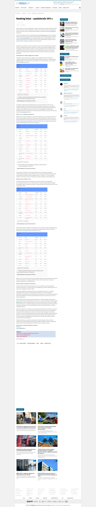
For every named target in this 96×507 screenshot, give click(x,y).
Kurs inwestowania (18, 495)
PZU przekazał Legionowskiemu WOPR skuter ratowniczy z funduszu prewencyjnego (47, 428)
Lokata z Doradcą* (28, 80)
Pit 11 (38, 495)
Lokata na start (27, 137)
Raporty (17, 7)
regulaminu (53, 505)
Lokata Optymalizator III (28, 215)
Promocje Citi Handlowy (52, 492)
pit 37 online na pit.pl (41, 490)
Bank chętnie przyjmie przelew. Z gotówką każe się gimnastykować (71, 23)
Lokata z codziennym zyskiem (28, 212)
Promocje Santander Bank (64, 490)
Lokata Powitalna (28, 133)
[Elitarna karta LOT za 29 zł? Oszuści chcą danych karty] (62, 29)
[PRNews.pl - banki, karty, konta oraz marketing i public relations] (22, 3)
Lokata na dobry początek (29, 73)
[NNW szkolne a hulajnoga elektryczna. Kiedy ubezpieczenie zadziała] (26, 465)
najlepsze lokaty (19, 60)
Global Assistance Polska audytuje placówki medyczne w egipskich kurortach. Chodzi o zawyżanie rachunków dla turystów (47, 451)
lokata (30, 55)
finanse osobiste (23, 343)
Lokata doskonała (28, 158)
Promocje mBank (73, 490)
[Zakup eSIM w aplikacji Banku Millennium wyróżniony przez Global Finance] (61, 109)
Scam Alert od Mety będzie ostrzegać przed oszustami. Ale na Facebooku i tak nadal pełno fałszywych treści (72, 47)
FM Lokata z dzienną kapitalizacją (29, 194)
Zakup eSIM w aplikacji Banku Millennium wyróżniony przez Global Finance (71, 113)
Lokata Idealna (26, 243)
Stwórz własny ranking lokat (22, 336)
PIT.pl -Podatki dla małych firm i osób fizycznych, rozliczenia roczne (39, 501)
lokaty (33, 57)
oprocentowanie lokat (25, 38)
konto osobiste (24, 112)
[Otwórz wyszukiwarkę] (79, 7)
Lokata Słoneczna (27, 259)
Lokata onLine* (27, 131)
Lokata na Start (27, 75)
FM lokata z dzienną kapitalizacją (30, 135)
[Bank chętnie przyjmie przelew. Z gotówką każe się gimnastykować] (62, 23)
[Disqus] (37, 362)
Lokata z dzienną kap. (28, 78)
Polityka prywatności (66, 505)
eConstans (27, 84)
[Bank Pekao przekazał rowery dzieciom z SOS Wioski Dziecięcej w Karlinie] (26, 441)
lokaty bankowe (43, 35)
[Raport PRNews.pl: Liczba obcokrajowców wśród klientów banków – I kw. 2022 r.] (62, 63)
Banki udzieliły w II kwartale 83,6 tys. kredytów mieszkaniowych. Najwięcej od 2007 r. (47, 475)
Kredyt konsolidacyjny (19, 490)
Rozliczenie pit (40, 492)
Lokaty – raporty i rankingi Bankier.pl (23, 334)
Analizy (38, 7)
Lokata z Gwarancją (27, 239)
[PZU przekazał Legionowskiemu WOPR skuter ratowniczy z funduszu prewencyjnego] (48, 418)
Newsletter (66, 7)
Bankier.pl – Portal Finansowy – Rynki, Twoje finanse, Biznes (36, 501)
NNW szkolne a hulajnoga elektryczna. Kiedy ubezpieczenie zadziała (25, 474)
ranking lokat (53, 31)
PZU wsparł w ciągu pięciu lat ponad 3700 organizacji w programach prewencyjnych (26, 427)
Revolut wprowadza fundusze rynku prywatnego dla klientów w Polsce (71, 106)
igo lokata (26, 208)
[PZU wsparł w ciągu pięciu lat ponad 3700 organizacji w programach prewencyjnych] (26, 418)
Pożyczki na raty (18, 492)
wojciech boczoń (47, 343)
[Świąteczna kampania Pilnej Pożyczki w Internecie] (61, 93)
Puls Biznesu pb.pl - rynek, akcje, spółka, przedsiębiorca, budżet (66, 501)
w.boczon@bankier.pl (20, 328)
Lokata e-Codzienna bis (27, 210)
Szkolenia (54, 7)
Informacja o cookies (58, 505)
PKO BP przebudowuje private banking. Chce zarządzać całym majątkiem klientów (71, 40)
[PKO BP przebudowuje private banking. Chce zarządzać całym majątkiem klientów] (62, 41)
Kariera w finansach (46, 7)
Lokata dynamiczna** (27, 265)
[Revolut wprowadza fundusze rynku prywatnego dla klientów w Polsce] (61, 102)
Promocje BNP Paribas (52, 490)
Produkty (31, 7)
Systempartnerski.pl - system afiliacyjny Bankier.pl (44, 501)
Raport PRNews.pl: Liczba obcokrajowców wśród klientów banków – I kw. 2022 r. (71, 63)
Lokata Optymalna (27, 263)
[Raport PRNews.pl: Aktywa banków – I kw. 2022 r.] (62, 58)
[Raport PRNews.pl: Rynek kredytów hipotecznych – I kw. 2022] (62, 70)
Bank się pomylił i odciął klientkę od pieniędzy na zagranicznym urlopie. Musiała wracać (71, 34)
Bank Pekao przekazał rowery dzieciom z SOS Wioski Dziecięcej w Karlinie (26, 450)
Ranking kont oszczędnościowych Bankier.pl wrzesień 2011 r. (28, 333)
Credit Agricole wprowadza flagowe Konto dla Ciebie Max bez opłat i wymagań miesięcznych (71, 90)
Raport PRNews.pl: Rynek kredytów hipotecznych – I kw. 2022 (71, 69)
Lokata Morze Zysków (28, 82)
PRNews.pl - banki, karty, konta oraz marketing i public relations (49, 501)
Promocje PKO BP (62, 492)
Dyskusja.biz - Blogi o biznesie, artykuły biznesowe (61, 501)
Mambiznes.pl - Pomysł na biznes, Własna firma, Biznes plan (55, 501)
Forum (60, 7)
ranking (41, 343)
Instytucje (23, 7)
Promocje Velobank (74, 492)
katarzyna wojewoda (31, 343)
